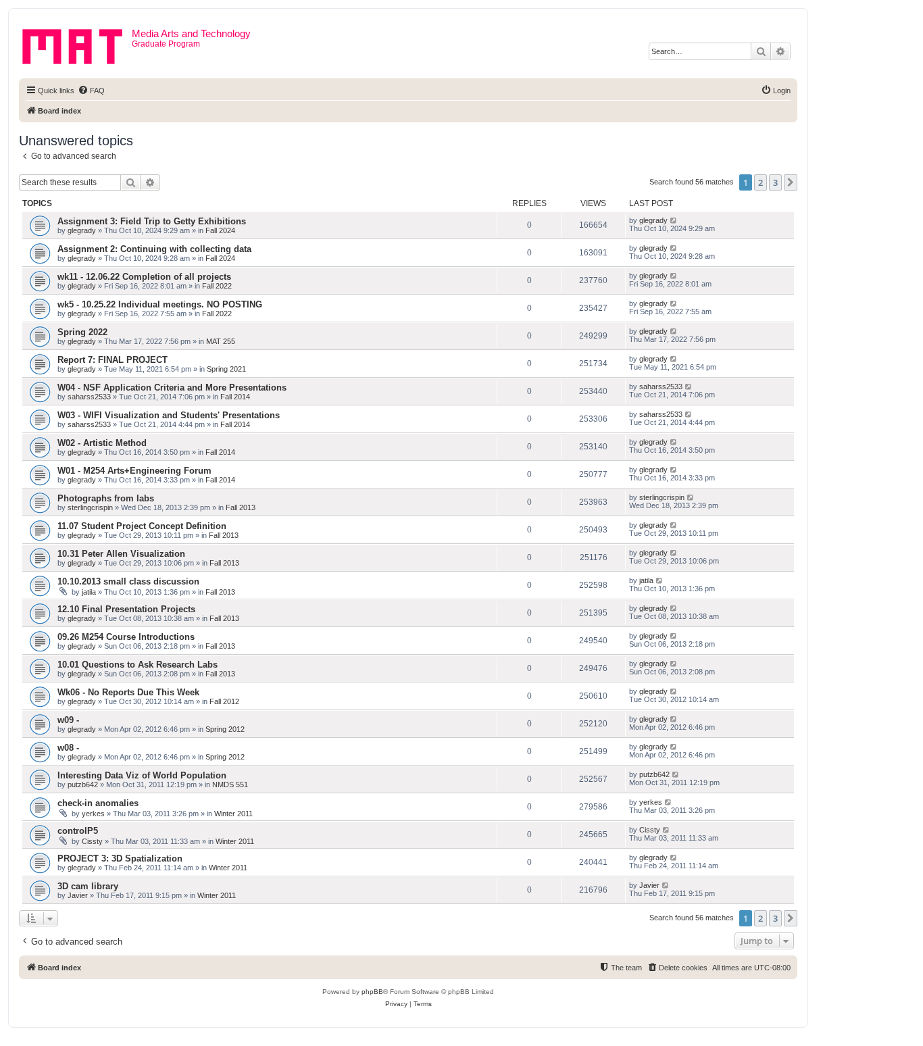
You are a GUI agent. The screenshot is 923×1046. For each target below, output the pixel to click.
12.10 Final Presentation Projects (126, 609)
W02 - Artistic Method (102, 443)
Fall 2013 (240, 507)
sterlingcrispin (90, 507)
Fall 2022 (217, 286)
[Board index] (77, 44)
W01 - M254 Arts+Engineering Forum (134, 471)
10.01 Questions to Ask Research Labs (137, 664)
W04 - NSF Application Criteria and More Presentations (171, 387)
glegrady (82, 230)
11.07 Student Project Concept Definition (141, 526)
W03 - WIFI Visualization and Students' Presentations (168, 415)
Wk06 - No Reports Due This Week (128, 692)
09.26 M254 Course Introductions (126, 637)
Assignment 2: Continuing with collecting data (154, 249)
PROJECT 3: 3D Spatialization (119, 858)
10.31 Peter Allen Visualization (121, 554)
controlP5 (77, 831)
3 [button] (775, 182)
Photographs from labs (105, 498)
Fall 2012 (224, 701)
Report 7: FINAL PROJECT (112, 360)
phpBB (372, 991)
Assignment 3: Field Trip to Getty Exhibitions (151, 221)
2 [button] (760, 182)
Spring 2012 (225, 729)
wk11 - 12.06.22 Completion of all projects (144, 277)
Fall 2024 (220, 230)
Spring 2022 (82, 332)
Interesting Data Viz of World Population (141, 775)
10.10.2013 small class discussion (128, 581)
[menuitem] (91, 90)
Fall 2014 (235, 397)
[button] (790, 182)
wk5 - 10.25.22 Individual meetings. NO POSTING (159, 304)
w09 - (68, 720)
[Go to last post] (674, 220)
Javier (78, 895)
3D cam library (87, 886)
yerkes (93, 814)
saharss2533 (89, 397)
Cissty (92, 841)
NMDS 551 (230, 784)
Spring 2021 (226, 369)
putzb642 (83, 784)
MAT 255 (220, 341)
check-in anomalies (98, 803)
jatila (89, 592)
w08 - (68, 748)
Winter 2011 (233, 814)
